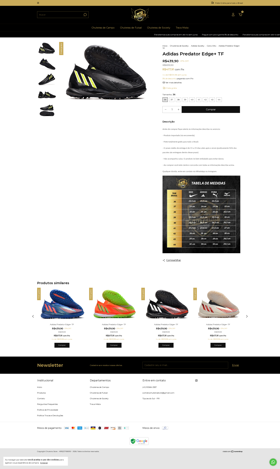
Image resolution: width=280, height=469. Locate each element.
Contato (41, 398)
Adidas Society (197, 46)
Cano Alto (211, 46)
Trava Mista (182, 27)
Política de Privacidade (47, 410)
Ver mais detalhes (173, 82)
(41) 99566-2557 (149, 387)
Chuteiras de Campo (103, 27)
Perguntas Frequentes (47, 404)
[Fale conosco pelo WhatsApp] (273, 462)
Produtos (41, 393)
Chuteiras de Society (158, 27)
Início (165, 46)
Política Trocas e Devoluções (50, 415)
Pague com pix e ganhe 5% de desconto (207, 34)
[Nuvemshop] (233, 451)
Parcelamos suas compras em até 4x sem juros (163, 34)
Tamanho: (169, 94)
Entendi (44, 463)
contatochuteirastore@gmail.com (158, 393)
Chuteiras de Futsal (131, 27)
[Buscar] (85, 15)
